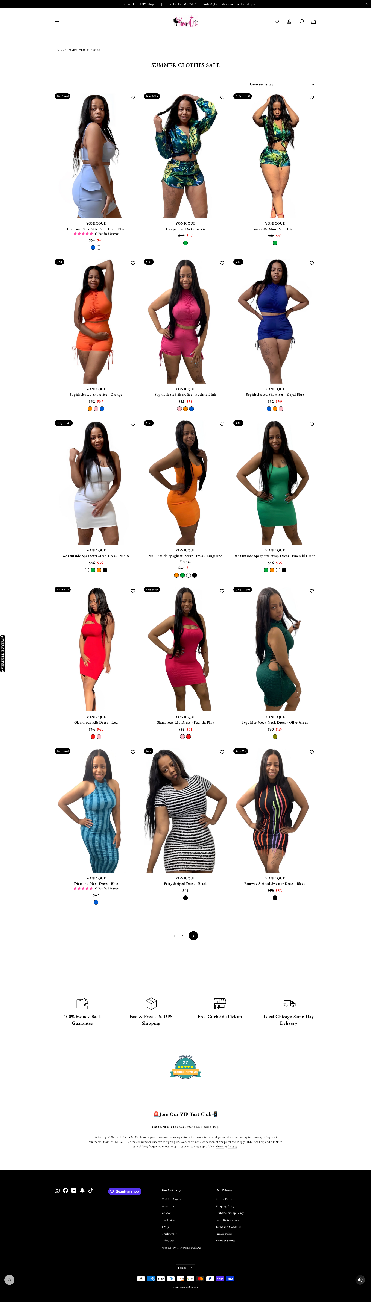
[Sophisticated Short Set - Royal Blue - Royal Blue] (269, 409)
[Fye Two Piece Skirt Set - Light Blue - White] (99, 247)
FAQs (165, 1227)
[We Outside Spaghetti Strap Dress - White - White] (87, 570)
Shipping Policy (225, 1206)
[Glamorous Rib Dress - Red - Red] (93, 736)
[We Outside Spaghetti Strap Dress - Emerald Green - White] (278, 570)
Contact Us (169, 1213)
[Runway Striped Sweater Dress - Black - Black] (275, 898)
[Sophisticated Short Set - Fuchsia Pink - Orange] (185, 409)
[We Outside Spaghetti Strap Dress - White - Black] (105, 570)
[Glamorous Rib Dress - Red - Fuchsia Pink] (99, 736)
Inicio (58, 50)
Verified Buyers (171, 1199)
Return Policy (224, 1199)
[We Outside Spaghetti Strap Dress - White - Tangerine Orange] (99, 570)
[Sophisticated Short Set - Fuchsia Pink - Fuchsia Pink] (179, 409)
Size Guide (168, 1220)
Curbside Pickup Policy (230, 1213)
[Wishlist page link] (277, 21)
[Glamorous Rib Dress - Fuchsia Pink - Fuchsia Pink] (182, 736)
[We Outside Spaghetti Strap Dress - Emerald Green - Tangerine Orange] (272, 570)
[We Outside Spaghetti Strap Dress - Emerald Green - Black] (284, 570)
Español (182, 1267)
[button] (84, 233)
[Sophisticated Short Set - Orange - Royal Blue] (102, 409)
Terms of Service (225, 1240)
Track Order (169, 1233)
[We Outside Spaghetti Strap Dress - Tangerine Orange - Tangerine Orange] (176, 575)
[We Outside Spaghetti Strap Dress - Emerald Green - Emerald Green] (266, 570)
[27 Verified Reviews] (185, 1087)
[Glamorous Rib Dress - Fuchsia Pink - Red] (188, 736)
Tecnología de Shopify (185, 1286)
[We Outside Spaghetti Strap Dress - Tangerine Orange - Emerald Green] (182, 575)
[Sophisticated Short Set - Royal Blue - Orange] (275, 409)
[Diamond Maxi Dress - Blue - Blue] (96, 902)
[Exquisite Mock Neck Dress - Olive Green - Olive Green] (275, 736)
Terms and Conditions (229, 1227)
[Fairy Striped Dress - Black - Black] (185, 898)
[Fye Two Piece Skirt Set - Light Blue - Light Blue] (93, 247)
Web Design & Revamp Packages (181, 1247)
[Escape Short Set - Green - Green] (185, 243)
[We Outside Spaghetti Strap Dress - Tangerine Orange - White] (188, 575)
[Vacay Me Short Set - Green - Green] (275, 243)
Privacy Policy (224, 1233)
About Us (168, 1206)
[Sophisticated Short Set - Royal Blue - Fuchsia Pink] (281, 409)
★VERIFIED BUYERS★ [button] (2, 653)
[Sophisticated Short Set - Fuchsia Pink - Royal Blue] (191, 409)
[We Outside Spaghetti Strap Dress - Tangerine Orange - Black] (194, 575)
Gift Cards (168, 1240)
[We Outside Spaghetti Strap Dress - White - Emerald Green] (93, 570)
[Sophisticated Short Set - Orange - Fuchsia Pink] (96, 409)
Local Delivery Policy (228, 1220)
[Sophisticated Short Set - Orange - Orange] (90, 409)
